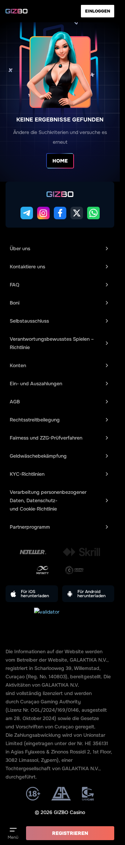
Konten (18, 365)
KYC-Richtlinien (27, 474)
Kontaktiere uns (27, 266)
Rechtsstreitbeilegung (35, 420)
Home (60, 161)
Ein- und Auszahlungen (36, 383)
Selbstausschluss (29, 321)
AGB (15, 401)
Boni (14, 303)
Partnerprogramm (30, 527)
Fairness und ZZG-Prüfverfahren (46, 438)
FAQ (14, 285)
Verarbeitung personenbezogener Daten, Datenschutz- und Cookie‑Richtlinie (48, 500)
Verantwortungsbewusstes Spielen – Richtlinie (52, 343)
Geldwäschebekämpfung (38, 456)
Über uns (20, 248)
